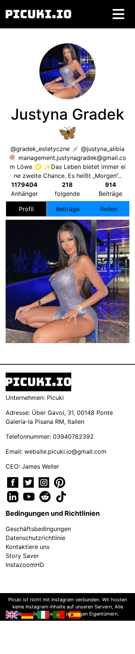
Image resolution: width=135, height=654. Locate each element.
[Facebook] (14, 481)
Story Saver (22, 555)
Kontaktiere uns (28, 546)
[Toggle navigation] (118, 14)
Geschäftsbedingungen (38, 529)
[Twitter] (29, 481)
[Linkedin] (14, 496)
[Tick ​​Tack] (61, 496)
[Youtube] (30, 496)
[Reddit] (46, 496)
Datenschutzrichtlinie (35, 538)
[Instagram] (44, 481)
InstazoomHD (25, 564)
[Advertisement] (67, 245)
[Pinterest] (59, 481)
